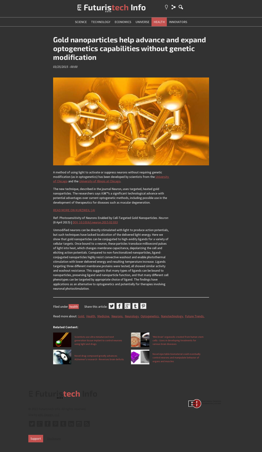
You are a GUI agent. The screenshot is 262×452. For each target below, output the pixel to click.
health (159, 22)
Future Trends (194, 316)
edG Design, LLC (49, 415)
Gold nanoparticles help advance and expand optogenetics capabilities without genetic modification (129, 48)
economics (123, 22)
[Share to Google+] (127, 306)
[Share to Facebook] (119, 306)
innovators (178, 22)
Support (35, 438)
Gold (81, 316)
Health (90, 316)
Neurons (117, 316)
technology (100, 22)
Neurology (131, 316)
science (81, 22)
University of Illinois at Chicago (99, 181)
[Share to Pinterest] (143, 306)
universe (142, 22)
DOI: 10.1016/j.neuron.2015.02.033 (95, 222)
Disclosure (54, 438)
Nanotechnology (172, 316)
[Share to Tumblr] (135, 306)
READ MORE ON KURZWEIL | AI (74, 210)
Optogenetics (150, 316)
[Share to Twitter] (111, 306)
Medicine (103, 316)
